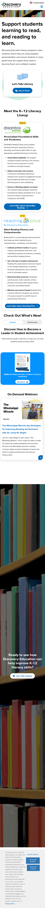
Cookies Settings (33, 854)
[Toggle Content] (22, 322)
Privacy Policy (10, 903)
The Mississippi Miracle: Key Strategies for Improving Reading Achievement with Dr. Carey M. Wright (21, 429)
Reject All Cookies (33, 868)
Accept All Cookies (32, 860)
